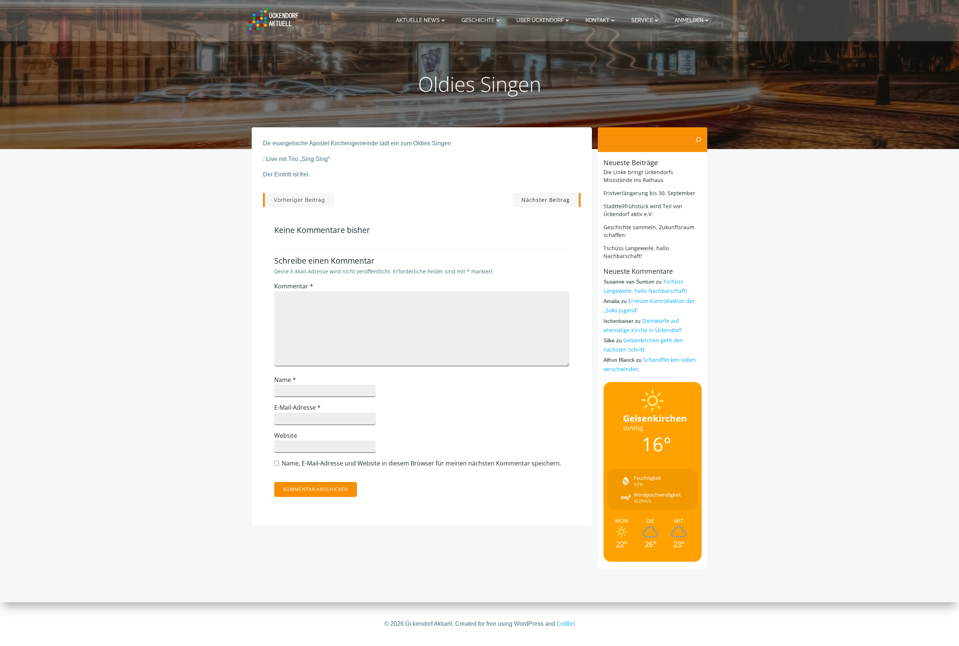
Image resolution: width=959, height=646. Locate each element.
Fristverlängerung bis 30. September (649, 193)
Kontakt (597, 20)
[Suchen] (698, 139)
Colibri (566, 623)
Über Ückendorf (540, 20)
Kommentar (293, 286)
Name (285, 380)
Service (642, 20)
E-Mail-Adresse (297, 407)
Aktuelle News (418, 20)
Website (285, 435)
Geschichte (478, 20)
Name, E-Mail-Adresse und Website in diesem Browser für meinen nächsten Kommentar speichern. (421, 463)
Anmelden (689, 20)
